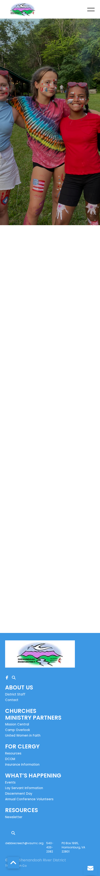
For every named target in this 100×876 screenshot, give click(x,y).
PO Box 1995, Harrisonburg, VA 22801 (73, 847)
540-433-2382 (49, 847)
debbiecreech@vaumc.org (24, 843)
